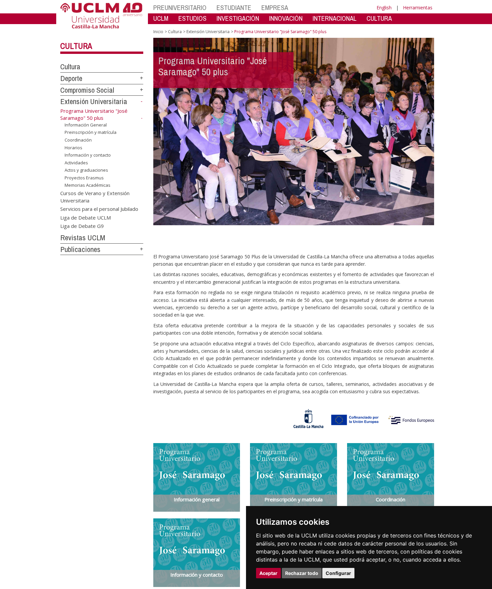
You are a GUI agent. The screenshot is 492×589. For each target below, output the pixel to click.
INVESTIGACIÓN (238, 18)
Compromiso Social (87, 90)
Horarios (73, 148)
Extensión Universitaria (93, 101)
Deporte (71, 78)
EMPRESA (274, 7)
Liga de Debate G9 (82, 226)
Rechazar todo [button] (301, 573)
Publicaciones (80, 249)
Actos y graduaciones (86, 170)
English (384, 7)
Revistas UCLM (82, 238)
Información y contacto (88, 155)
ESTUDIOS (192, 18)
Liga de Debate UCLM (85, 217)
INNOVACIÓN (286, 18)
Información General (86, 125)
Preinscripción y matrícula (90, 132)
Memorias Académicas (87, 185)
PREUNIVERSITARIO (180, 7)
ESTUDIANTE (234, 7)
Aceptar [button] (268, 573)
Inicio (158, 31)
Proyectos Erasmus (84, 178)
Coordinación (78, 140)
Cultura (76, 45)
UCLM (160, 18)
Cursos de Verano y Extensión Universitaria (95, 196)
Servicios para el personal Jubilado (99, 208)
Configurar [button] (338, 573)
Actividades (76, 163)
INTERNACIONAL (334, 18)
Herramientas (417, 7)
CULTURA (379, 18)
